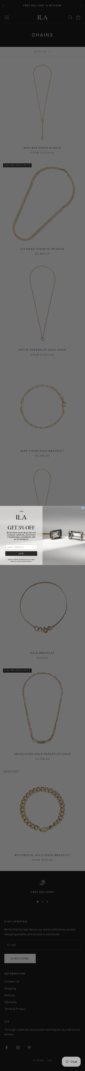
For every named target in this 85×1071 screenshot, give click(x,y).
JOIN (21, 553)
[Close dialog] (83, 508)
